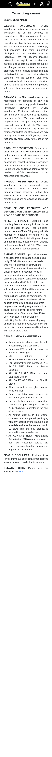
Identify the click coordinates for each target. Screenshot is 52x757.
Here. (22, 471)
